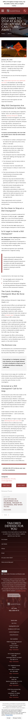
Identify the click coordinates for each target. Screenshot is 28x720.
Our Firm (14, 623)
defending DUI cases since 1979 (12, 420)
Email (2, 553)
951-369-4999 (14, 671)
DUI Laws (13, 478)
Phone (3, 548)
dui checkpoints (5, 478)
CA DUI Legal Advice (6, 480)
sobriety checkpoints (12, 115)
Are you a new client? (7, 557)
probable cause (9, 315)
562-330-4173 (14, 610)
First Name (4, 539)
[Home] (13, 10)
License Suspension (14, 632)
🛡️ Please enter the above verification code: (13, 574)
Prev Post (6, 485)
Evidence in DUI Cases (14, 629)
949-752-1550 (14, 647)
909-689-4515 (14, 683)
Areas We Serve (14, 635)
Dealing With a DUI (14, 626)
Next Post (21, 485)
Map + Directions (14, 649)
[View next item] (8, 515)
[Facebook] (12, 614)
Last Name (4, 544)
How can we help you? (7, 562)
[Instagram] (16, 614)
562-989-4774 (14, 659)
